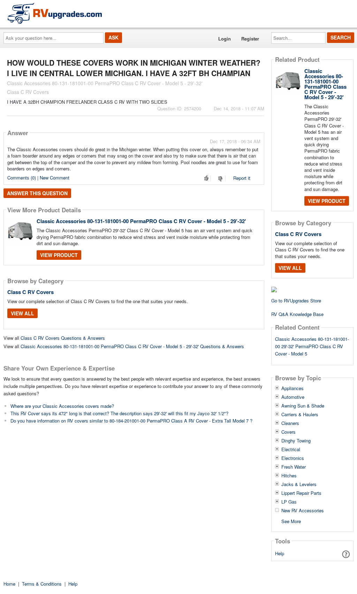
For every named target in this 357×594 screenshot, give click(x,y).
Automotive (292, 397)
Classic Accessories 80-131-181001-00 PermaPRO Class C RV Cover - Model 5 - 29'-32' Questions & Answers (132, 346)
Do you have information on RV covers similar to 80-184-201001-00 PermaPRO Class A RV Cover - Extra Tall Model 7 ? (131, 420)
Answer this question (37, 193)
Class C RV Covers (30, 292)
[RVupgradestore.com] (54, 13)
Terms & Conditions (42, 583)
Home (9, 583)
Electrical (290, 449)
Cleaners (290, 423)
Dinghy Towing (296, 440)
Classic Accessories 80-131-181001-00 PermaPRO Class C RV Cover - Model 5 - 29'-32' (141, 221)
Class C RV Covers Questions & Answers (63, 338)
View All (22, 313)
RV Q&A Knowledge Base (297, 314)
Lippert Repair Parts (301, 493)
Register (250, 38)
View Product (59, 254)
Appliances (292, 388)
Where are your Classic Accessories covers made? (62, 406)
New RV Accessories (302, 510)
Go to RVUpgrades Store (296, 300)
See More (291, 521)
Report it (241, 178)
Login (224, 38)
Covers (288, 432)
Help (279, 553)
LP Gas (289, 501)
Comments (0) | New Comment (38, 177)
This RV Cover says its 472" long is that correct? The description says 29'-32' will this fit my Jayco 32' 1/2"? (119, 413)
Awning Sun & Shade (302, 405)
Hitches (289, 475)
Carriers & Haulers (299, 414)
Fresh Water (293, 466)
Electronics (292, 458)
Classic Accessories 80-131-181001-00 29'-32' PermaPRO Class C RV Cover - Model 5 (312, 346)
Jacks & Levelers (299, 484)
